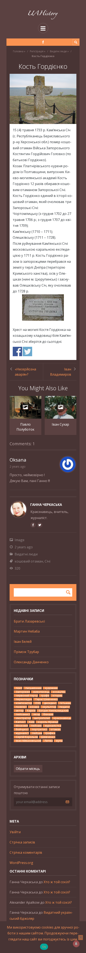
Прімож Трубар (26, 651)
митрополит (42, 718)
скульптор (49, 707)
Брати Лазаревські (29, 621)
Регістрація (36, 51)
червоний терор (27, 695)
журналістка (53, 725)
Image (19, 540)
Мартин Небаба (27, 631)
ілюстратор (23, 718)
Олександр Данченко (31, 662)
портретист (40, 729)
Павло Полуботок (25, 427)
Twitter (27, 351)
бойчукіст (22, 729)
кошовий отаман (29, 561)
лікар (36, 714)
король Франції (48, 722)
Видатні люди (58, 51)
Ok (44, 946)
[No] (80, 937)
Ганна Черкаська (46, 504)
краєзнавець (62, 718)
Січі (47, 561)
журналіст (22, 733)
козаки (34, 707)
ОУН (38, 703)
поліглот (21, 707)
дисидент (50, 703)
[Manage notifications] (76, 943)
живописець (41, 691)
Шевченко (48, 737)
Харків (31, 710)
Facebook (17, 351)
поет (19, 688)
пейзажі (36, 725)
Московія (22, 725)
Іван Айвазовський (28, 740)
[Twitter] (39, 524)
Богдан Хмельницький (54, 710)
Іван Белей (23, 641)
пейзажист (23, 714)
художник (51, 688)
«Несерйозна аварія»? (25, 372)
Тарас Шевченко (46, 699)
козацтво (59, 691)
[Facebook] (43, 42)
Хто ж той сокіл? (57, 882)
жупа (59, 740)
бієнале (48, 714)
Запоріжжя (23, 691)
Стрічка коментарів (26, 852)
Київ (32, 722)
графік (45, 695)
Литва (48, 740)
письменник (33, 688)
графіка (50, 733)
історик (57, 695)
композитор (24, 703)
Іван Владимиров (60, 372)
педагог (64, 707)
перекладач (24, 699)
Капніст (21, 722)
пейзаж (37, 733)
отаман (56, 729)
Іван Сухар (60, 424)
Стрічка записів (22, 842)
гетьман (65, 703)
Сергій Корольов (27, 737)
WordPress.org (21, 862)
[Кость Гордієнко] (43, 99)
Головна (18, 51)
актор (20, 710)
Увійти (15, 832)
